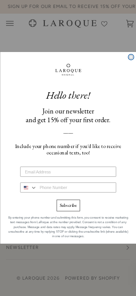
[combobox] (28, 187)
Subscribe (67, 206)
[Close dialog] (131, 57)
